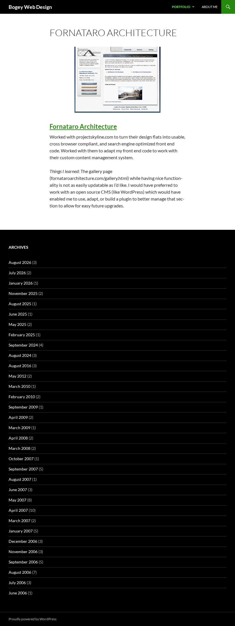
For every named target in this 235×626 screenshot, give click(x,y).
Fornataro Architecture (83, 126)
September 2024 (23, 345)
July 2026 (17, 272)
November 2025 (23, 293)
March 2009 (19, 427)
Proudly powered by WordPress (32, 619)
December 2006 (23, 541)
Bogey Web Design (30, 7)
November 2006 (23, 551)
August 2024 (20, 355)
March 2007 (19, 520)
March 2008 (19, 448)
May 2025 (17, 324)
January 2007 (21, 530)
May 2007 (17, 499)
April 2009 (18, 417)
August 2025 (20, 303)
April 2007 (18, 510)
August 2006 (20, 572)
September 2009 (23, 407)
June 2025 (18, 314)
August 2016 (20, 365)
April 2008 (18, 438)
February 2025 (22, 334)
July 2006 (17, 582)
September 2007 (23, 468)
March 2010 (19, 386)
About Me (210, 7)
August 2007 (20, 479)
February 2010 (22, 396)
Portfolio (181, 7)
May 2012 (17, 376)
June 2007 (18, 489)
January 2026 (21, 283)
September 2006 (23, 561)
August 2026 (20, 262)
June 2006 (18, 592)
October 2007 (21, 458)
